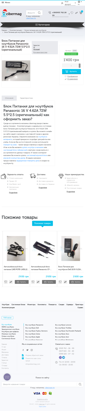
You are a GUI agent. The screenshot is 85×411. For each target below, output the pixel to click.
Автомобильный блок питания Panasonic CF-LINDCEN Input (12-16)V (39, 269)
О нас (4, 347)
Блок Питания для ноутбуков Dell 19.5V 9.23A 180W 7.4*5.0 (68, 269)
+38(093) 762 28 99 (59, 13)
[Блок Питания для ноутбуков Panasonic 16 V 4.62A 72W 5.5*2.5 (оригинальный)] (16, 70)
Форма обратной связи (34, 355)
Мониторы (31, 305)
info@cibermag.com (33, 364)
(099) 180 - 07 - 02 (66, 354)
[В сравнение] (10, 282)
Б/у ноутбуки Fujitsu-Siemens (36, 331)
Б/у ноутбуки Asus (62, 334)
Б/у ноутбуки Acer (62, 337)
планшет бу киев (10, 145)
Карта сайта (42, 406)
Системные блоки (18, 305)
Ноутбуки (5, 305)
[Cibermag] (12, 14)
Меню (7, 2)
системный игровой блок (37, 155)
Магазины (5, 352)
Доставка (5, 355)
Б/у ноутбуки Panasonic (34, 325)
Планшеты (52, 305)
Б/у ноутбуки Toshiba (63, 328)
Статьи (4, 363)
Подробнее (13, 192)
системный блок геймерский (15, 150)
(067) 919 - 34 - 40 (66, 351)
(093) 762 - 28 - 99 (66, 348)
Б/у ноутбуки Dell (32, 328)
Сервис (80, 308)
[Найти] (39, 12)
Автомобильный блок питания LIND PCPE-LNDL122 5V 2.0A (15, 269)
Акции (4, 350)
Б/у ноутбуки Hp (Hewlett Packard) (68, 331)
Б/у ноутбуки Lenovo (63, 325)
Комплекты (42, 305)
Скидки (61, 305)
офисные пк (31, 18)
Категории (44, 24)
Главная (4, 344)
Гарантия (5, 360)
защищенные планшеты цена (27, 161)
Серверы (69, 305)
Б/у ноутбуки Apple (32, 337)
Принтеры (79, 305)
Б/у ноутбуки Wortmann (64, 340)
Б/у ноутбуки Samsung (33, 340)
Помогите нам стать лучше (33, 360)
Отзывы (4, 365)
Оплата (4, 358)
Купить (22, 282)
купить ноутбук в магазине (33, 147)
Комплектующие (8, 308)
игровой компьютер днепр (14, 158)
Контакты (5, 368)
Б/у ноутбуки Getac (32, 334)
